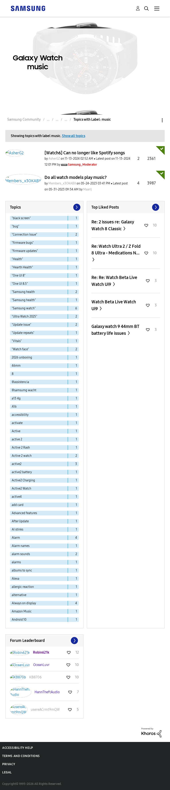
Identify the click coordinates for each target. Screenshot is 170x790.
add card (17, 505)
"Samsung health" (24, 300)
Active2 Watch (21, 488)
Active (16, 431)
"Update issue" (21, 325)
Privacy (8, 764)
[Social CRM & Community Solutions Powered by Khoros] (151, 732)
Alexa (15, 579)
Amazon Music (22, 611)
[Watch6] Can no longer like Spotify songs (84, 152)
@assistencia (20, 382)
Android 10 (19, 620)
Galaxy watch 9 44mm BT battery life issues (115, 330)
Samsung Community (24, 119)
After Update (20, 521)
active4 (17, 497)
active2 (16, 464)
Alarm (16, 538)
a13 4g (16, 398)
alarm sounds (21, 554)
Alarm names (20, 546)
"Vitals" (17, 341)
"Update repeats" (23, 333)
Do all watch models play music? (75, 177)
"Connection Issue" (24, 234)
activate (17, 423)
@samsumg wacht (24, 390)
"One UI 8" (18, 275)
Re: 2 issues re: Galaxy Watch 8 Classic (112, 225)
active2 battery (22, 472)
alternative (19, 595)
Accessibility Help (17, 748)
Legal (7, 772)
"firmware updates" (25, 251)
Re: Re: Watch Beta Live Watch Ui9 (114, 281)
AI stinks (17, 529)
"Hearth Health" (22, 267)
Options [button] (155, 120)
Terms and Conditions (21, 756)
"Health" (17, 259)
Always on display (24, 603)
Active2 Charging (23, 480)
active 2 (17, 439)
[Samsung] (28, 8)
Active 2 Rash (21, 447)
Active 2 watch (22, 456)
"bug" (15, 226)
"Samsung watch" (24, 308)
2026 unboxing (22, 357)
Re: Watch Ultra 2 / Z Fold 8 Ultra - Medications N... (116, 250)
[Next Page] (76, 207)
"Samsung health (23, 292)
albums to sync (22, 570)
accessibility (20, 415)
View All (126, 207)
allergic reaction (23, 587)
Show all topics (73, 136)
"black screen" (21, 218)
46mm (16, 366)
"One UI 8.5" (20, 284)
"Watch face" (20, 349)
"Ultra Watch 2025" (24, 316)
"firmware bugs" (23, 243)
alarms (16, 562)
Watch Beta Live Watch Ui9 (113, 305)
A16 (14, 407)
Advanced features (24, 513)
